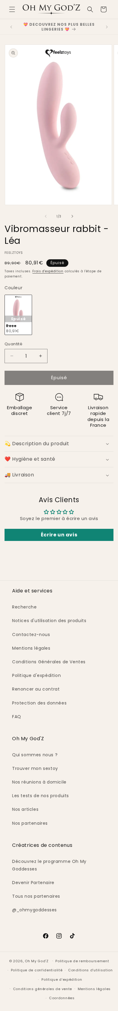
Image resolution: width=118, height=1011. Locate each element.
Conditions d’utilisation (90, 970)
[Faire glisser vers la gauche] (45, 216)
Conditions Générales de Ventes (49, 662)
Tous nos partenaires (36, 896)
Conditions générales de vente (42, 988)
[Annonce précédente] (11, 27)
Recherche (24, 607)
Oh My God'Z (37, 960)
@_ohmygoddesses (34, 910)
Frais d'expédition (48, 271)
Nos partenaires (30, 823)
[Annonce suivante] (106, 27)
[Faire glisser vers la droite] (72, 216)
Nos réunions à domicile (39, 782)
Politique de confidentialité (37, 970)
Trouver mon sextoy (35, 768)
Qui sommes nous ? (34, 755)
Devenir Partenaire (33, 883)
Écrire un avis (59, 534)
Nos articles (25, 809)
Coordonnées (62, 998)
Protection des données (39, 703)
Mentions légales (31, 648)
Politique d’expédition (61, 979)
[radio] (18, 315)
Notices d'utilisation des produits (49, 621)
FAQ (16, 717)
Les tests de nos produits (40, 796)
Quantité (13, 344)
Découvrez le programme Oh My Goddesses (49, 865)
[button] (12, 9)
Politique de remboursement (82, 961)
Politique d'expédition (36, 675)
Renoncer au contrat (36, 689)
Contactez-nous (31, 634)
